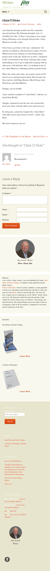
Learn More (25, 391)
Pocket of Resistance (9, 287)
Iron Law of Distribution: (13, 461)
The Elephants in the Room (16, 136)
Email (5, 214)
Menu (4, 12)
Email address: (9, 411)
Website (5, 219)
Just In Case (40, 136)
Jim (40, 24)
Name (5, 209)
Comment (7, 193)
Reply (18, 165)
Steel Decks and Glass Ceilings (15, 440)
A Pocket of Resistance (27, 24)
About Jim (13, 511)
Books (15, 292)
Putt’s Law (8, 484)
